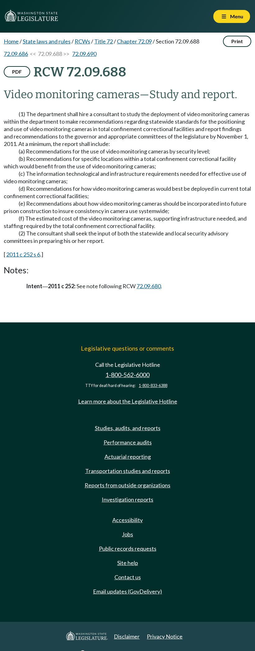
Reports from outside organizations (127, 485)
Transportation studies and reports (127, 470)
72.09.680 (149, 286)
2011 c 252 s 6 (23, 254)
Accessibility (127, 520)
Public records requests (127, 548)
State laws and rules (47, 41)
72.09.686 (16, 53)
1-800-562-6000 (127, 374)
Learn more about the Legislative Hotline (127, 401)
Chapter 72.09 (134, 41)
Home (11, 41)
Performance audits (128, 442)
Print (237, 41)
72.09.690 (84, 53)
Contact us (127, 577)
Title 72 (103, 41)
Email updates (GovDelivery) (127, 591)
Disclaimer (127, 636)
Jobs (127, 534)
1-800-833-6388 (153, 385)
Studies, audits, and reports (127, 428)
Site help (127, 562)
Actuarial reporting (127, 456)
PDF (17, 72)
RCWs (82, 41)
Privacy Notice (165, 636)
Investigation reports (127, 499)
